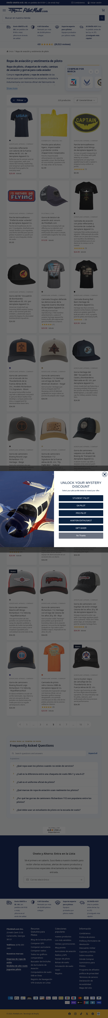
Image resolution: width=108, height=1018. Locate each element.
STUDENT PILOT (81, 498)
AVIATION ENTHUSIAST (81, 521)
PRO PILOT (81, 513)
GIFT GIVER (81, 528)
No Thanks (81, 536)
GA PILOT (81, 506)
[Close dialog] (104, 474)
